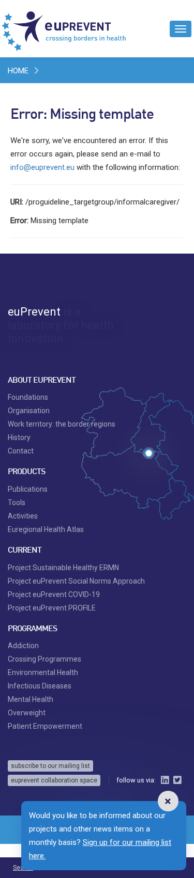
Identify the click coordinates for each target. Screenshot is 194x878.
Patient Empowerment (45, 726)
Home (18, 70)
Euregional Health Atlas (46, 529)
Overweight (27, 713)
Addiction (23, 645)
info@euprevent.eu (42, 167)
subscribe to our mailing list (50, 766)
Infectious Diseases (39, 686)
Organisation (29, 410)
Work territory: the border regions (61, 424)
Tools (16, 502)
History (19, 437)
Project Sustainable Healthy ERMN (63, 567)
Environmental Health (43, 672)
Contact (21, 451)
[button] (168, 801)
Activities (23, 516)
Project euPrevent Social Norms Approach (76, 581)
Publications (28, 489)
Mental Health (30, 699)
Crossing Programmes (44, 659)
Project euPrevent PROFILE (52, 608)
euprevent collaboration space (54, 780)
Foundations (28, 397)
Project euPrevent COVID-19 (54, 594)
